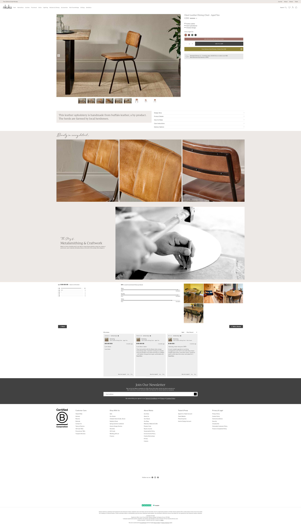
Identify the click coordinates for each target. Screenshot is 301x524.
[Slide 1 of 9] (82, 100)
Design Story (158, 113)
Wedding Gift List (114, 433)
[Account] (292, 7)
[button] (216, 18)
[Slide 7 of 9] (137, 100)
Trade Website (182, 416)
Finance (112, 436)
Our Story (146, 414)
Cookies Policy (170, 398)
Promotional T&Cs (80, 431)
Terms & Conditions (151, 398)
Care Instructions (159, 123)
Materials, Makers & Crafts (151, 423)
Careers (146, 441)
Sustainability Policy (149, 431)
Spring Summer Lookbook (117, 423)
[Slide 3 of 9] (100, 100)
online (161, 520)
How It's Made (158, 120)
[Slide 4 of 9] (109, 100)
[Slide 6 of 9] (128, 100)
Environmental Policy (149, 433)
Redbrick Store (114, 421)
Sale (111, 414)
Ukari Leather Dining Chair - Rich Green (182, 340)
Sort (183, 332)
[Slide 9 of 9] (155, 100)
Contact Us (79, 423)
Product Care (147, 426)
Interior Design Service (116, 426)
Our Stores (113, 416)
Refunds (78, 421)
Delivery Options (159, 127)
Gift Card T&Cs (79, 428)
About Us (146, 416)
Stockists (112, 428)
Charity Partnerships (149, 436)
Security (214, 421)
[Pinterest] (158, 477)
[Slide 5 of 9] (118, 100)
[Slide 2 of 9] (91, 100)
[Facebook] (152, 477)
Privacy (162, 398)
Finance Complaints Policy (219, 428)
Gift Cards (112, 431)
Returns (78, 418)
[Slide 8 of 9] (146, 100)
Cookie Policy (216, 416)
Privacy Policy (216, 414)
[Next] (196, 355)
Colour (188, 31)
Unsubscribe (215, 423)
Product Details (158, 116)
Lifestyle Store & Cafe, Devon (117, 418)
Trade (296, 1)
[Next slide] (178, 55)
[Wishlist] (289, 7)
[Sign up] (195, 394)
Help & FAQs (79, 414)
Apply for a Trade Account (185, 414)
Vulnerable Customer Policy (219, 426)
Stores (291, 1)
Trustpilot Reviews (80, 433)
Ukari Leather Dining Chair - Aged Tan (119, 340)
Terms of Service (80, 426)
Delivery (78, 416)
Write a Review (237, 327)
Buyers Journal (148, 428)
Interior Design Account (184, 421)
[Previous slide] (58, 55)
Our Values (147, 418)
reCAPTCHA (143, 522)
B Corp (146, 438)
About (285, 1)
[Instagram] (155, 477)
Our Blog (146, 421)
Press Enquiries (182, 418)
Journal (280, 1)
